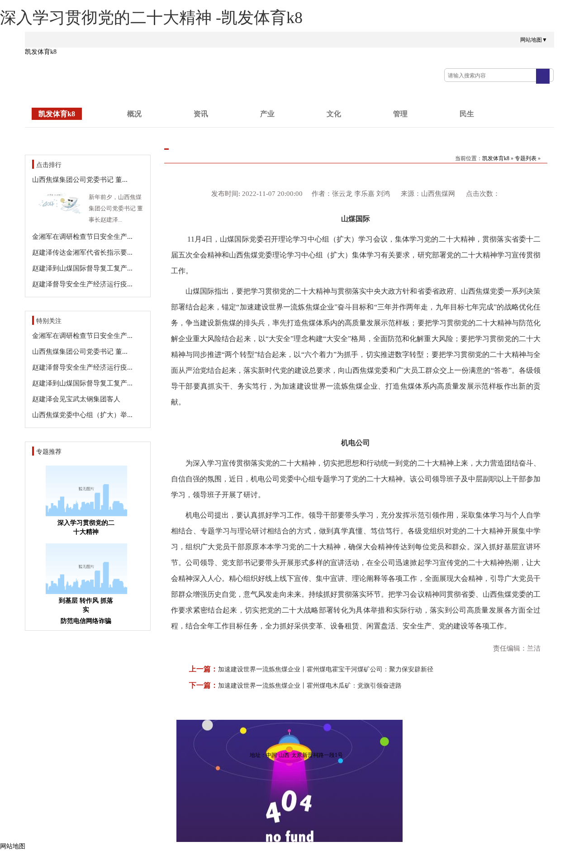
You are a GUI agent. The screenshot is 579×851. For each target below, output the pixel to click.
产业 (267, 114)
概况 (134, 114)
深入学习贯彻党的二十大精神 (85, 527)
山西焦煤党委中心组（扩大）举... (82, 414)
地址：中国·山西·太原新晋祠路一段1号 (296, 755)
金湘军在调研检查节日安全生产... (82, 236)
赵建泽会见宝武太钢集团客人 (76, 399)
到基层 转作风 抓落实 (86, 605)
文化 (334, 114)
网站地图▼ (533, 40)
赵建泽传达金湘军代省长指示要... (82, 252)
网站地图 (12, 846)
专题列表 (525, 158)
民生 (467, 114)
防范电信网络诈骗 (86, 621)
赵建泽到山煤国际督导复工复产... (82, 268)
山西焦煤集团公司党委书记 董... (80, 179)
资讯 (201, 114)
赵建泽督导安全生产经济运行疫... (82, 284)
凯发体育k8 (41, 51)
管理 (400, 114)
